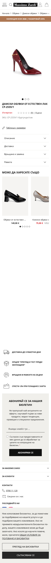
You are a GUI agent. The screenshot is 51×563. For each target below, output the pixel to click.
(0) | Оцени (36, 112)
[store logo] (25, 5)
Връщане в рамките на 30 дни (27, 375)
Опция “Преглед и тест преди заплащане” (27, 363)
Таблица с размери (16, 127)
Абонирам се (25, 452)
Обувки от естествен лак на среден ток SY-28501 (15, 219)
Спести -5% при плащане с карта (29, 386)
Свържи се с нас (15, 496)
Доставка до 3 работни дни (26, 352)
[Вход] (40, 5)
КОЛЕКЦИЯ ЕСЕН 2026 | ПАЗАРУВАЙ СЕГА (26, 19)
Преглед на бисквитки (25, 546)
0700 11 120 (11, 490)
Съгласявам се (25, 555)
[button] (23, 99)
